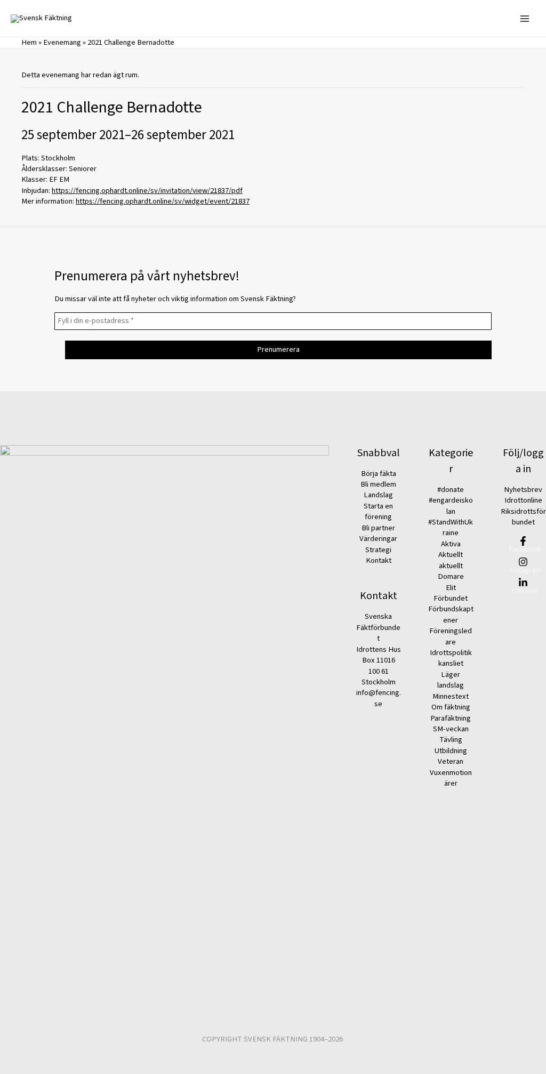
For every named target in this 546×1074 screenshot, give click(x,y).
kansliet (450, 663)
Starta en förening (378, 511)
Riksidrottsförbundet (523, 517)
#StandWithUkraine (450, 527)
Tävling (450, 739)
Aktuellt (450, 554)
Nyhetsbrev (523, 489)
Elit (451, 587)
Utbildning (451, 750)
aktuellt (451, 565)
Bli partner (378, 528)
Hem (29, 42)
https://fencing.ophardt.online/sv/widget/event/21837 (163, 201)
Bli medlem (378, 484)
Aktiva (451, 544)
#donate (450, 489)
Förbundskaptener (450, 614)
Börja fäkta (378, 473)
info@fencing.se (378, 698)
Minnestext (450, 696)
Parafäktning (450, 718)
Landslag (378, 494)
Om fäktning (450, 707)
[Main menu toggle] (524, 18)
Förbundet (450, 598)
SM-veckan (451, 728)
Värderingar (378, 538)
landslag (450, 685)
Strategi (378, 549)
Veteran (450, 761)
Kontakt (378, 560)
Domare (451, 576)
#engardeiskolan (451, 505)
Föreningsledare (450, 636)
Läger (450, 674)
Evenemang (62, 42)
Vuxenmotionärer (451, 778)
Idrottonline (523, 500)
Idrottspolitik (451, 652)
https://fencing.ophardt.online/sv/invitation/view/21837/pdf (147, 190)
